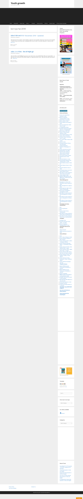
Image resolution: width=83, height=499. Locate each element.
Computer (33, 23)
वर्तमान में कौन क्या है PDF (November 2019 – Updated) (27, 36)
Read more (13, 42)
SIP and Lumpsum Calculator (61, 23)
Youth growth (18, 3)
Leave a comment (14, 61)
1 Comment (13, 45)
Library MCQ (16, 23)
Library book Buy (40, 23)
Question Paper (52, 23)
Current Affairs (14, 60)
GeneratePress (47, 492)
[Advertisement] (41, 14)
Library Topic (22, 23)
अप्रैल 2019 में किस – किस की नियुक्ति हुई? (22, 52)
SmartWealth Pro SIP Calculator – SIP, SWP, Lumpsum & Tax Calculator (66, 467)
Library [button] (27, 23)
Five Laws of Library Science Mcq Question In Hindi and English (65, 476)
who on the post (14, 44)
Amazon (63, 413)
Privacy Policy (11, 486)
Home (11, 23)
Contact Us (33, 486)
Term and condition (12, 488)
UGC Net (46, 23)
